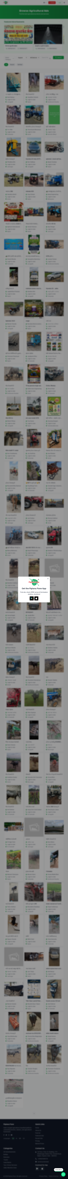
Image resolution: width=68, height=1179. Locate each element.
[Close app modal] (48, 579)
